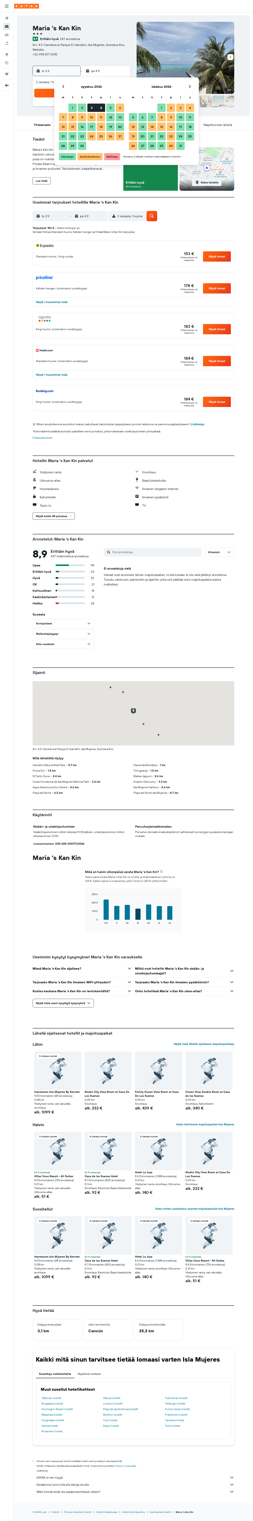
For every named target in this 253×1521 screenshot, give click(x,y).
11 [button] (101, 117)
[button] (6, 6)
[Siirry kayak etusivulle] (26, 6)
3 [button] (92, 108)
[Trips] (7, 74)
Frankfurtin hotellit (176, 1414)
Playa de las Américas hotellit (120, 1409)
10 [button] (91, 117)
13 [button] (120, 117)
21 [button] (63, 136)
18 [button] (101, 127)
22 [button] (72, 136)
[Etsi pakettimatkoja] (7, 43)
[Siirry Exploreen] (7, 54)
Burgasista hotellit (52, 1403)
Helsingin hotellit (175, 1403)
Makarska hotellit (52, 1414)
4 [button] (101, 108)
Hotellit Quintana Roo (133, 1512)
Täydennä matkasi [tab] (89, 1374)
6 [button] (120, 108)
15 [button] (72, 127)
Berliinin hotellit (112, 1414)
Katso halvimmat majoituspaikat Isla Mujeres (205, 1124)
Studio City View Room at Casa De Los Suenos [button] (107, 1094)
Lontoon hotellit (113, 1403)
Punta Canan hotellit (177, 1409)
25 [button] (101, 136)
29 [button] (72, 146)
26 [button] (110, 136)
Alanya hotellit (111, 1398)
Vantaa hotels (50, 1426)
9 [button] (82, 117)
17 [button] (91, 127)
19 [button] (110, 127)
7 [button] (63, 117)
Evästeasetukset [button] (43, 437)
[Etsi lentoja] (7, 18)
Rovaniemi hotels (52, 1431)
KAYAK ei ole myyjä (50, 1477)
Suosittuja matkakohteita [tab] (55, 1374)
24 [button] (91, 136)
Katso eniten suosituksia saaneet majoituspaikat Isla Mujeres (194, 1208)
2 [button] (82, 108)
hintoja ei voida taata (125, 1465)
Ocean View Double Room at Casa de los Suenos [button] (207, 1094)
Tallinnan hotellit (51, 1398)
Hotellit (55, 1512)
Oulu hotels (110, 1420)
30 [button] (82, 146)
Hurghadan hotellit (53, 1420)
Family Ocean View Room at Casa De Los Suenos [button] (157, 1094)
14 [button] (63, 127)
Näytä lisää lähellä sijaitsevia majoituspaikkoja (204, 1044)
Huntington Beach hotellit (57, 1409)
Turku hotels (172, 1426)
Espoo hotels (111, 1426)
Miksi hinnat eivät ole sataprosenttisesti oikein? (68, 1492)
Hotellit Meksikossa (106, 1512)
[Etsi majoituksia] (7, 26)
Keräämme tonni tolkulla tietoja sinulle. (63, 1485)
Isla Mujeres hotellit (160, 1512)
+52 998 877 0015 (45, 54)
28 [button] (63, 146)
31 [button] (180, 146)
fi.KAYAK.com (40, 1512)
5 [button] (110, 108)
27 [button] (120, 136)
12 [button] (110, 117)
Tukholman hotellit (176, 1398)
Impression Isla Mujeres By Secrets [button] (57, 1092)
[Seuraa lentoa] (7, 63)
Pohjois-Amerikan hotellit (77, 1512)
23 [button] (82, 136)
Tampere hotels (174, 1420)
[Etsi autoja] (7, 35)
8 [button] (73, 117)
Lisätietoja (197, 424)
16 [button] (82, 127)
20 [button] (120, 127)
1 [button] (72, 108)
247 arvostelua (70, 39)
